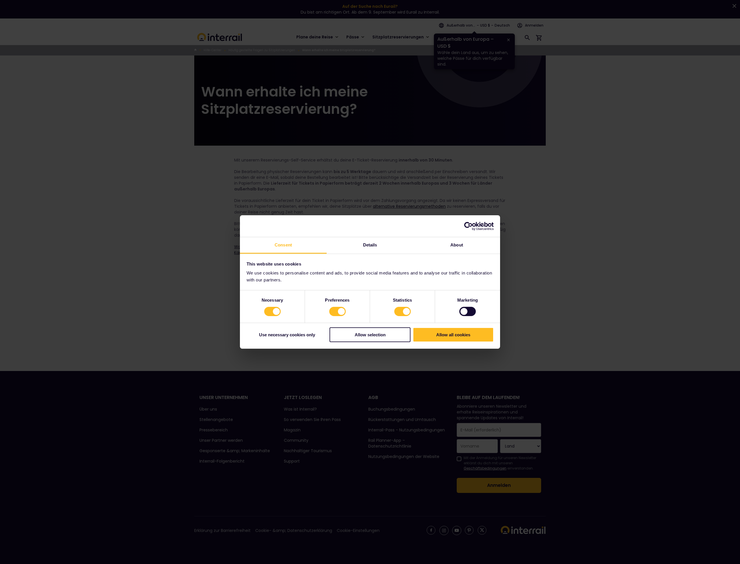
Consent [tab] (283, 244)
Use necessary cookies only (287, 334)
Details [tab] (370, 244)
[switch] (337, 311)
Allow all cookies (453, 334)
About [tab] (456, 244)
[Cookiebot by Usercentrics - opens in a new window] (468, 226)
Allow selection (370, 334)
